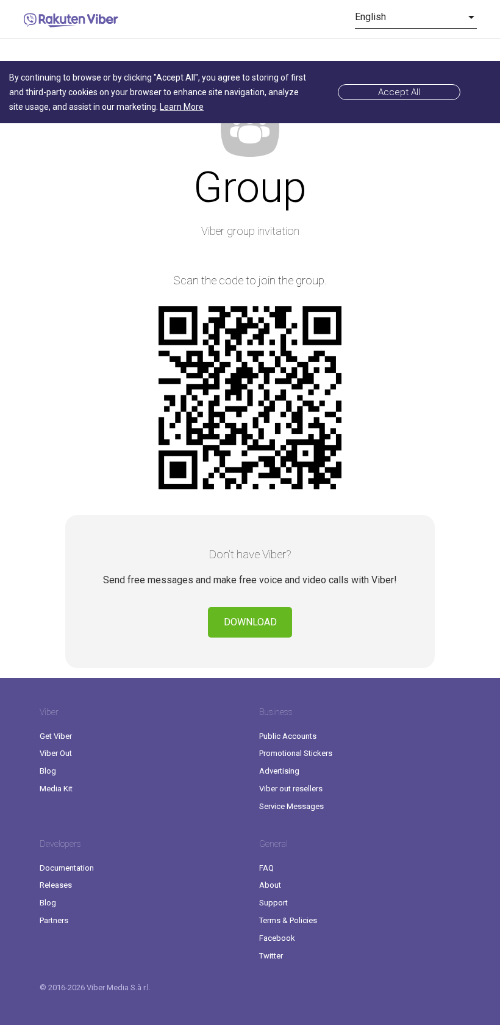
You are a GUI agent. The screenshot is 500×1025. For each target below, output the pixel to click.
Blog (48, 770)
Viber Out (56, 753)
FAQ (266, 867)
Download (250, 622)
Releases (56, 885)
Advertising (279, 770)
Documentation (67, 867)
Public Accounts (287, 736)
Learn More (182, 107)
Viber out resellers (291, 788)
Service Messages (291, 806)
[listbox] (416, 17)
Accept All (399, 92)
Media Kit (56, 788)
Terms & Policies (288, 920)
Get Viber (56, 736)
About (270, 885)
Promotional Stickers (295, 753)
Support (273, 902)
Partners (54, 920)
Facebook (277, 938)
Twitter (271, 955)
